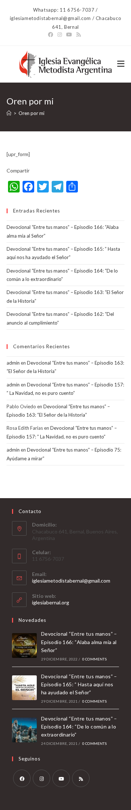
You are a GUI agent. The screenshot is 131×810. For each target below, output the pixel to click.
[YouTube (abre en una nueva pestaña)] (69, 34)
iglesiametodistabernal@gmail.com (71, 580)
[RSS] (81, 778)
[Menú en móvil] (120, 64)
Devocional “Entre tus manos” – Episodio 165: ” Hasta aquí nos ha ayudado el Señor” (79, 684)
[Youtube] (61, 778)
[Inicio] (9, 113)
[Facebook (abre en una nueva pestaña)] (51, 34)
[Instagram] (41, 778)
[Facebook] (22, 778)
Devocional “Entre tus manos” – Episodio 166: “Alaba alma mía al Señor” (79, 642)
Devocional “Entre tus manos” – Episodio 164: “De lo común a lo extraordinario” (79, 726)
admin (13, 363)
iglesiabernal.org (50, 602)
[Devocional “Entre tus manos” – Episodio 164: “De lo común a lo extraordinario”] (24, 730)
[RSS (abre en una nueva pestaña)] (78, 34)
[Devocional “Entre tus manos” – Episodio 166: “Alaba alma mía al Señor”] (24, 645)
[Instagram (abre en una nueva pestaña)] (59, 34)
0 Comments (94, 659)
